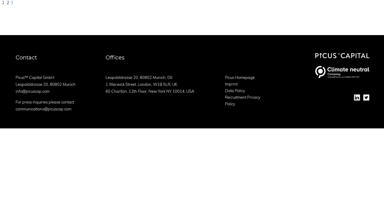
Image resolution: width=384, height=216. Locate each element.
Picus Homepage (240, 77)
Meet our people (266, 13)
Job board (356, 13)
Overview (227, 13)
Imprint (231, 84)
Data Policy (235, 90)
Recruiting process (314, 13)
